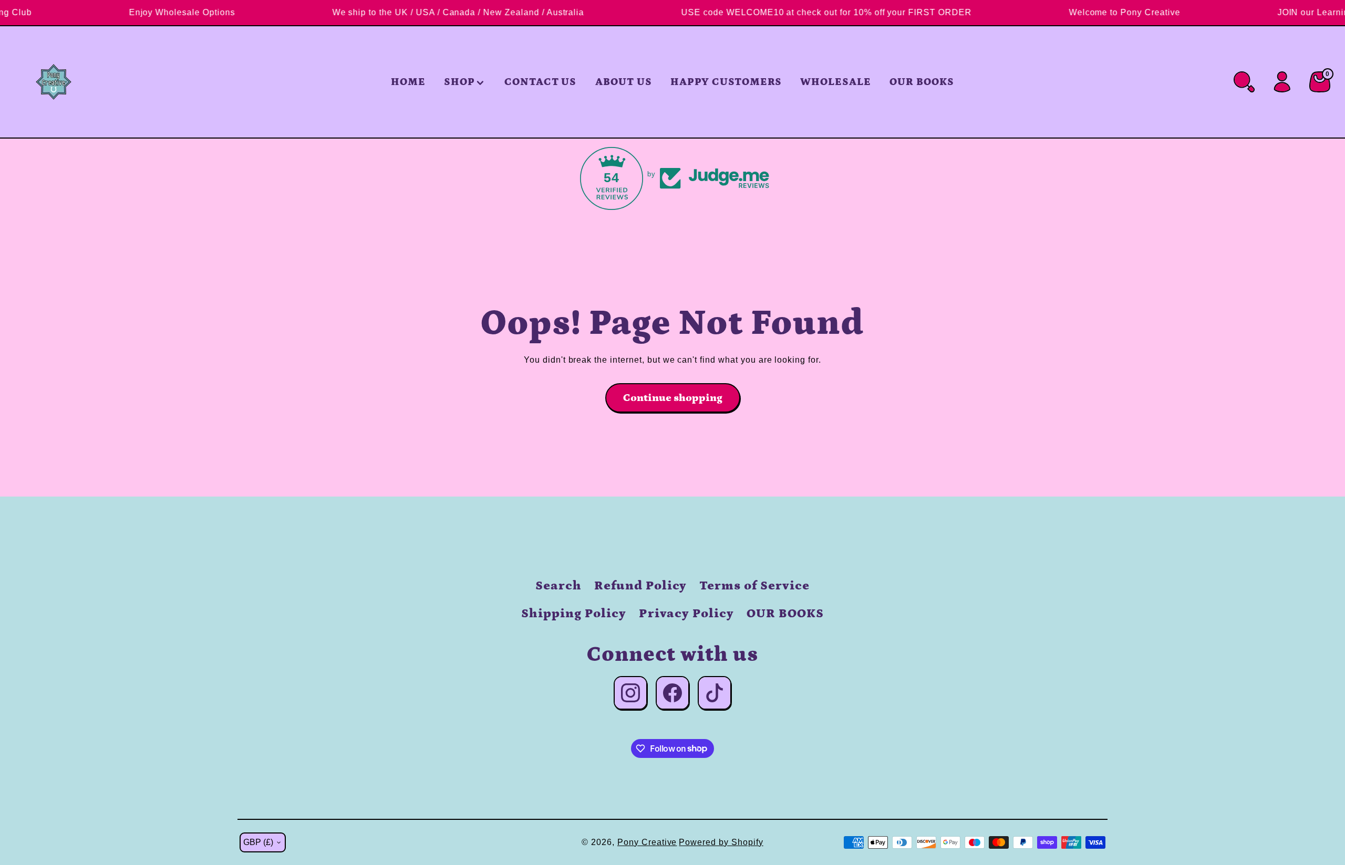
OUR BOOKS (785, 613)
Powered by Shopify (721, 842)
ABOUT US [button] (623, 82)
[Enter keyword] (1244, 82)
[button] (465, 81)
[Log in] (1282, 82)
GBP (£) (258, 842)
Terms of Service (754, 585)
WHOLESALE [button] (835, 82)
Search (558, 585)
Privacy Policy (686, 613)
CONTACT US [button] (540, 82)
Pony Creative (647, 842)
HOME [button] (408, 82)
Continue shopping (672, 398)
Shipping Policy (573, 613)
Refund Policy (640, 585)
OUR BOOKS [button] (921, 82)
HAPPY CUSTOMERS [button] (725, 82)
